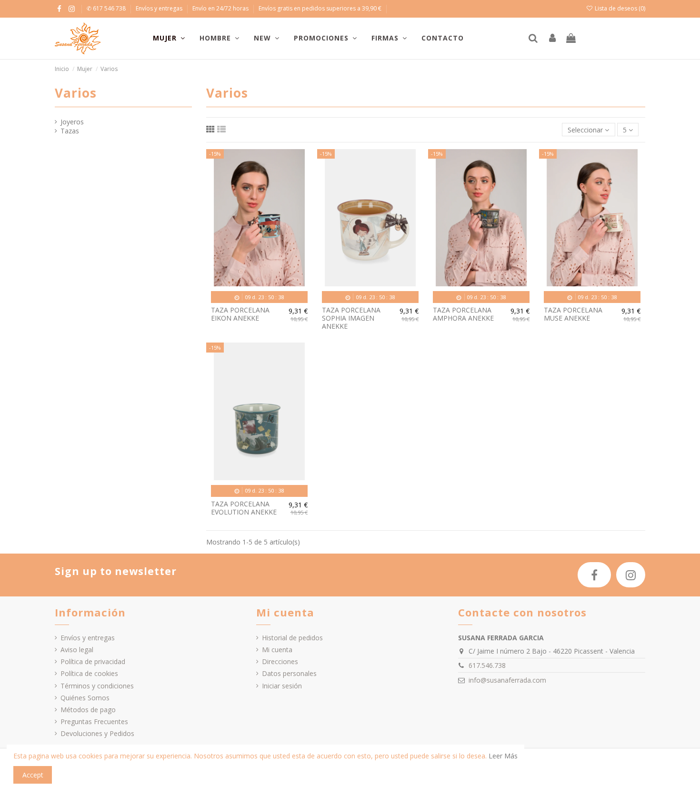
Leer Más (503, 755)
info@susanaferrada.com (507, 680)
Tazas (69, 130)
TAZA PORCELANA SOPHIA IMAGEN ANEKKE (351, 318)
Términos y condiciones (97, 685)
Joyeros (72, 121)
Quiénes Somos (85, 697)
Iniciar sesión (282, 685)
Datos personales (289, 673)
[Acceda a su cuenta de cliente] (552, 38)
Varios (76, 92)
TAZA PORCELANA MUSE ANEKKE (573, 314)
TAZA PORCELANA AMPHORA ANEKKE (463, 314)
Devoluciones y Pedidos (97, 733)
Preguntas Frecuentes (94, 721)
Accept (32, 774)
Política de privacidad (92, 661)
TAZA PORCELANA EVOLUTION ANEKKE (244, 507)
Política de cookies (89, 673)
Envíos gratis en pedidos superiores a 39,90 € (320, 8)
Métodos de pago (88, 709)
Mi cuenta (277, 649)
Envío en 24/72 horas (221, 8)
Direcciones (280, 661)
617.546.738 (487, 665)
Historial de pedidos (292, 637)
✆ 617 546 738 (107, 8)
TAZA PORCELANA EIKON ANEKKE (240, 314)
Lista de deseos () (619, 8)
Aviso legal (76, 649)
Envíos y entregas (160, 8)
